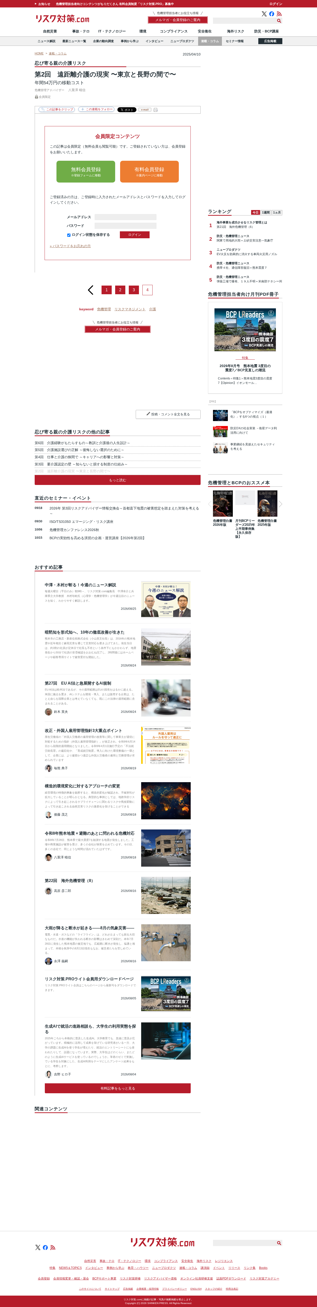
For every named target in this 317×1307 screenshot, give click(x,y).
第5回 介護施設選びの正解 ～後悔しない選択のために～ (79, 450)
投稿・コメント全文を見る (170, 414)
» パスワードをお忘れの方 (70, 246)
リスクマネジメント (130, 309)
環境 (142, 31)
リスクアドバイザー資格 (160, 1278)
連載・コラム (210, 41)
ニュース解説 (46, 41)
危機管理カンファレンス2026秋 (74, 530)
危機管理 (104, 309)
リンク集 (250, 1268)
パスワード (79, 226)
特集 (52, 1268)
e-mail (145, 109)
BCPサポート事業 (104, 1278)
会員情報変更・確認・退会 (71, 1278)
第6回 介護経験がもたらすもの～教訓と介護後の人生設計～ (82, 443)
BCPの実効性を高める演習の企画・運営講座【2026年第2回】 (98, 538)
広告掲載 (270, 41)
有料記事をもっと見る (118, 1088)
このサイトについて (90, 1288)
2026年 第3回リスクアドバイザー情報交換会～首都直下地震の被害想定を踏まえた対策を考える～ (124, 510)
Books (263, 1268)
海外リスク (235, 31)
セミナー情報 (235, 41)
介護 (152, 309)
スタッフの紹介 (213, 1288)
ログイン (275, 4)
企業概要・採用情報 (147, 1288)
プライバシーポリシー (174, 1288)
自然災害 (50, 31)
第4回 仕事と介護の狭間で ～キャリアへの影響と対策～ (79, 457)
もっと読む (117, 480)
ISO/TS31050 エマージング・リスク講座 (81, 522)
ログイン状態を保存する (91, 235)
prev (90, 288)
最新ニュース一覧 (74, 41)
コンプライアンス (174, 31)
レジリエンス (224, 1261)
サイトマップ (112, 1288)
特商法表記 (232, 1288)
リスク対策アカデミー (264, 1278)
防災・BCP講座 (266, 31)
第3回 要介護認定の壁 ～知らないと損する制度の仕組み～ (81, 464)
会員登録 (44, 1278)
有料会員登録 (149, 172)
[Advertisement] (118, 1166)
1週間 (266, 212)
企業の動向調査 (103, 41)
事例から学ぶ (130, 41)
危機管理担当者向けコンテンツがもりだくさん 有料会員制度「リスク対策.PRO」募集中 (115, 4)
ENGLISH (196, 1288)
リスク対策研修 (130, 1278)
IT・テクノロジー (112, 31)
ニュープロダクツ (182, 41)
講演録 (205, 1268)
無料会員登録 (86, 172)
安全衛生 (205, 31)
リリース (234, 1268)
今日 (256, 212)
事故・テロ (81, 31)
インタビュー (154, 41)
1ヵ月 (277, 212)
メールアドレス (79, 217)
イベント (219, 1268)
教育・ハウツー (138, 1268)
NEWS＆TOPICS (70, 1268)
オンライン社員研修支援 (196, 1278)
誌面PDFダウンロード (231, 1278)
